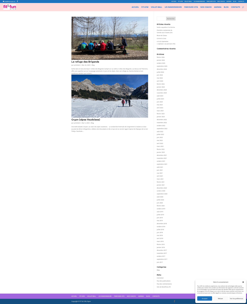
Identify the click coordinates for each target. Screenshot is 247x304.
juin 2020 (160, 203)
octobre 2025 (161, 63)
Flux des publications (163, 281)
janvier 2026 (161, 60)
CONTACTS (241, 1)
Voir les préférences (236, 298)
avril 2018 (160, 238)
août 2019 (160, 212)
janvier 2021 (161, 185)
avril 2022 (160, 143)
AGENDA (229, 1)
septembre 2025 (162, 66)
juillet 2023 (160, 99)
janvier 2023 (161, 117)
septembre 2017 (162, 259)
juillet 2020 (160, 200)
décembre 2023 (162, 90)
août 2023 (160, 96)
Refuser (220, 298)
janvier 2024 (161, 87)
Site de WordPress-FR (164, 287)
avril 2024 (160, 81)
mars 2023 (160, 111)
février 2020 (161, 206)
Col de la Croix (161, 38)
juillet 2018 (160, 229)
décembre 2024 (162, 69)
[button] (243, 282)
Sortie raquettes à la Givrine (166, 27)
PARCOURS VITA (211, 1)
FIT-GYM (180, 1)
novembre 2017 (162, 253)
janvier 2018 (161, 247)
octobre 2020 (161, 191)
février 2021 (161, 182)
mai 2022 (160, 140)
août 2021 (160, 167)
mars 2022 (160, 146)
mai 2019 (160, 220)
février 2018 (161, 244)
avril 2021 (160, 176)
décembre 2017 (162, 250)
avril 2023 (160, 108)
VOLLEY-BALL (188, 1)
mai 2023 (160, 105)
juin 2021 (160, 170)
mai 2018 (160, 235)
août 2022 (160, 131)
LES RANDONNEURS (199, 1)
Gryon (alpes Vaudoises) (85, 119)
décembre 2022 (162, 119)
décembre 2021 (162, 155)
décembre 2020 (162, 188)
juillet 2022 (160, 134)
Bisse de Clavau (162, 35)
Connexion (160, 278)
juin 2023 (160, 102)
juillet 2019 (160, 215)
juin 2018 (160, 232)
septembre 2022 (162, 128)
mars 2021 (160, 179)
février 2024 (161, 84)
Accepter (205, 298)
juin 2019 (160, 218)
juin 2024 (160, 75)
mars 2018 (160, 241)
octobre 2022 (161, 125)
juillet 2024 (160, 72)
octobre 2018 (161, 226)
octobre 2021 (161, 161)
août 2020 (160, 197)
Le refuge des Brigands (85, 61)
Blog (93, 65)
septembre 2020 (162, 194)
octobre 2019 (161, 209)
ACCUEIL (173, 1)
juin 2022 (160, 137)
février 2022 (161, 149)
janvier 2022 (161, 152)
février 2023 (161, 114)
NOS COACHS (221, 1)
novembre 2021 (162, 158)
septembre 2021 (162, 164)
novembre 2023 (162, 93)
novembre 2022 (162, 122)
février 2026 (161, 57)
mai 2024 (160, 78)
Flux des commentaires (164, 284)
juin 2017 (160, 262)
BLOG (234, 1)
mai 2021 (160, 173)
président (77, 65)
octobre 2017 (161, 256)
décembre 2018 (162, 223)
